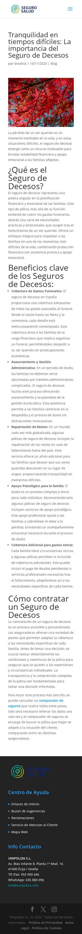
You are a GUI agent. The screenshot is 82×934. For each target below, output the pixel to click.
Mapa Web (19, 832)
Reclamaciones (22, 818)
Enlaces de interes (25, 804)
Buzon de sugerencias (28, 811)
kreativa (20, 63)
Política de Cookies (47, 928)
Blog (54, 63)
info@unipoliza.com (23, 885)
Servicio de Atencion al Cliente (34, 825)
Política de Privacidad (45, 922)
